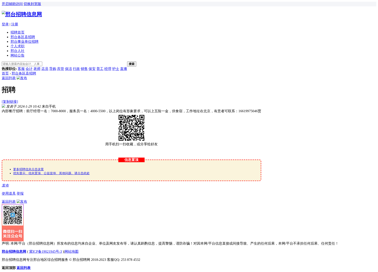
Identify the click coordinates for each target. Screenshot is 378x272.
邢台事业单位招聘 (24, 41)
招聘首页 (17, 32)
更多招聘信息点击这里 (28, 169)
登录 (5, 24)
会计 (29, 69)
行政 (76, 69)
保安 (92, 69)
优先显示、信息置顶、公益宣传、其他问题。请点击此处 (51, 173)
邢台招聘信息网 (14, 251)
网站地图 (72, 251)
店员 (44, 69)
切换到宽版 (32, 4)
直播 (123, 69)
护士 (115, 69)
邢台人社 (17, 51)
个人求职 (17, 46)
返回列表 (9, 78)
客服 (21, 69)
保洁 (68, 69)
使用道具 (9, 193)
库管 (60, 69)
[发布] (22, 78)
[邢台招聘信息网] (22, 14)
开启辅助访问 (12, 4)
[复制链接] (10, 101)
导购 (52, 69)
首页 (5, 73)
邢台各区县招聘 (22, 37)
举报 (20, 193)
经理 (107, 69)
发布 (5, 185)
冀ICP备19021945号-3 (45, 251)
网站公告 (17, 55)
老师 (36, 69)
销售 (84, 69)
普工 (99, 69)
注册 (14, 24)
